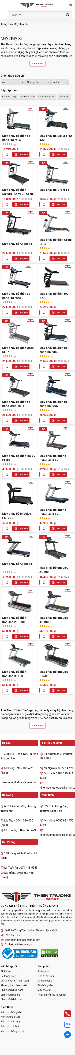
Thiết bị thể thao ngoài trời (52, 994)
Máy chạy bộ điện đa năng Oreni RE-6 (16, 404)
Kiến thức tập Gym (11, 1016)
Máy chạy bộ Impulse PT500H (53, 674)
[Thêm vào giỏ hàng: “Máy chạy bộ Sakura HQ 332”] (43, 154)
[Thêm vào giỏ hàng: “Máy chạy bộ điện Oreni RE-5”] (43, 258)
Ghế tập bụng (45, 980)
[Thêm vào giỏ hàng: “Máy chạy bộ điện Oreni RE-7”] (6, 366)
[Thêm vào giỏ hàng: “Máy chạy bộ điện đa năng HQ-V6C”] (43, 420)
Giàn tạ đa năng (46, 976)
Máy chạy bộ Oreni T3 (54, 189)
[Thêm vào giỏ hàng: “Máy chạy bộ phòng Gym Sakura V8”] (43, 474)
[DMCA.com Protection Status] (49, 953)
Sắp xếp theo (9, 90)
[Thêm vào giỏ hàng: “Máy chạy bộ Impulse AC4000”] (43, 636)
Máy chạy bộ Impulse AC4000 (53, 620)
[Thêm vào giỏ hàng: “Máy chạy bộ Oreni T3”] (43, 204)
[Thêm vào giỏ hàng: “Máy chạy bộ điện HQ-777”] (43, 312)
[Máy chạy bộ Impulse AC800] (56, 547)
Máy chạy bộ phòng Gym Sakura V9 (52, 512)
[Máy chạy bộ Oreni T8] (19, 547)
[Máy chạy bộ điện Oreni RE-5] (56, 223)
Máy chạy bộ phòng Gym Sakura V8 (52, 458)
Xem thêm (37, 63)
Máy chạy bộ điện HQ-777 (54, 296)
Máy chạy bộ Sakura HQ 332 (55, 138)
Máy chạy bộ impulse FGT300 (16, 516)
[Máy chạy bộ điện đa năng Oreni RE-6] (19, 385)
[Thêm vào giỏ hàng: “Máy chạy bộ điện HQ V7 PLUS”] (6, 474)
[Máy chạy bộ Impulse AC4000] (56, 601)
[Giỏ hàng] (70, 5)
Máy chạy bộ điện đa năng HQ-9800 (53, 350)
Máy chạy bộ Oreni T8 (17, 563)
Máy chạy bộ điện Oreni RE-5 (55, 242)
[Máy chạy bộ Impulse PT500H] (56, 655)
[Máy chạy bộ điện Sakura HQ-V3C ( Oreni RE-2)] (19, 173)
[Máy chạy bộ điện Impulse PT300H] (19, 601)
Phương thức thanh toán (14, 985)
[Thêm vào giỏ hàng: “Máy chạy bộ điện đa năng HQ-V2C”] (6, 312)
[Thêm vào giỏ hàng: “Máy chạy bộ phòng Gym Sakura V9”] (43, 528)
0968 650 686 (12, 935)
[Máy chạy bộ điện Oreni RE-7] (19, 331)
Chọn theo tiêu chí (12, 75)
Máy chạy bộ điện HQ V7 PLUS (18, 458)
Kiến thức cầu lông (11, 1021)
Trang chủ (6, 24)
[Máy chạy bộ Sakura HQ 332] (56, 119)
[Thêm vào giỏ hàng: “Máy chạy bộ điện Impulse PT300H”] (6, 636)
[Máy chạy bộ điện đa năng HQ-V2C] (19, 277)
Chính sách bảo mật (11, 999)
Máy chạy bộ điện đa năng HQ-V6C (53, 404)
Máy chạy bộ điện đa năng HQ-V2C (16, 296)
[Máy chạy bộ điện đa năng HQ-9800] (56, 331)
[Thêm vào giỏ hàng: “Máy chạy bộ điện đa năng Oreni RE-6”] (6, 420)
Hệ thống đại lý (9, 976)
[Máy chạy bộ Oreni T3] (56, 173)
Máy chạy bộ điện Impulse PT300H (14, 620)
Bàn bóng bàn (45, 985)
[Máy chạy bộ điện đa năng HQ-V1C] (19, 119)
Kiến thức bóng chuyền (13, 1031)
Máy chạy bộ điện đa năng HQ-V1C (16, 138)
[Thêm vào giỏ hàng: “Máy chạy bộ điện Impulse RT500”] (6, 690)
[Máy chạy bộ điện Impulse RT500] (19, 655)
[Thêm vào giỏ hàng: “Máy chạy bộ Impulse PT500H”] (43, 690)
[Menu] (5, 15)
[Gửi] (67, 14)
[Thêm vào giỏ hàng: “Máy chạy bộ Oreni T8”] (6, 582)
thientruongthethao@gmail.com (22, 939)
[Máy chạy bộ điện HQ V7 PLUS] (19, 439)
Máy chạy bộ (44, 990)
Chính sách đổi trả (10, 994)
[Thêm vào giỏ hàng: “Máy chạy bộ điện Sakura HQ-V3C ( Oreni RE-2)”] (6, 204)
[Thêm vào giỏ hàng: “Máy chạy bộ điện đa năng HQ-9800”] (43, 366)
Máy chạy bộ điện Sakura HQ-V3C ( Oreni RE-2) (18, 192)
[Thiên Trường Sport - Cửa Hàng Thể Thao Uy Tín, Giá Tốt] (37, 5)
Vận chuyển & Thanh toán (15, 980)
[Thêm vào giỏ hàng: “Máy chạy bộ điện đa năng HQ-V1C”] (6, 154)
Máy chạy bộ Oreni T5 (17, 243)
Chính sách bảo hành (12, 990)
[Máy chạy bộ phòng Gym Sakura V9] (56, 493)
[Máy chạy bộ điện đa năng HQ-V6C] (56, 385)
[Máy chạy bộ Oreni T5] (19, 223)
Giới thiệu (6, 971)
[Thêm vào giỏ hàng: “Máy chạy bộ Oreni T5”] (6, 258)
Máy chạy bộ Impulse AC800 (53, 570)
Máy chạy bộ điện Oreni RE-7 (18, 350)
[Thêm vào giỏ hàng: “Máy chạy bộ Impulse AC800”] (43, 582)
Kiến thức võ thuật (10, 1026)
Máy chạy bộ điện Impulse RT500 (14, 674)
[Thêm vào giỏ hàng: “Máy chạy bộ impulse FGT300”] (6, 528)
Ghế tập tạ (43, 971)
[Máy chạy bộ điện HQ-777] (56, 277)
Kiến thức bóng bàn (11, 1012)
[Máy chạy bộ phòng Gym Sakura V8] (56, 439)
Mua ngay (24, 154)
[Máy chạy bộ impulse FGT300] (19, 493)
